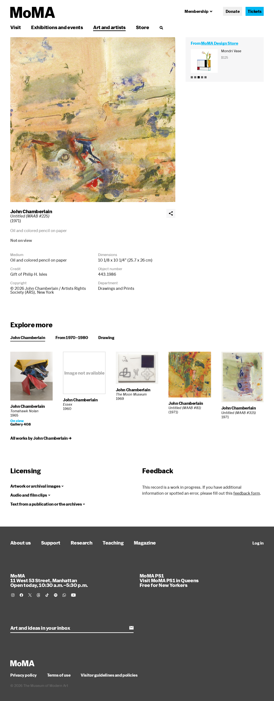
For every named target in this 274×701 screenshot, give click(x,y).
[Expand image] (92, 119)
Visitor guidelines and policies (109, 675)
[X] (30, 595)
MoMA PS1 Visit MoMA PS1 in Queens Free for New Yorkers (169, 580)
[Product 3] (199, 77)
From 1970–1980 (71, 337)
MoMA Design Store (219, 43)
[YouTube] (73, 595)
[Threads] (38, 595)
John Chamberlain (31, 211)
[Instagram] (12, 595)
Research (81, 542)
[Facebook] (21, 595)
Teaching (113, 542)
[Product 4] (202, 77)
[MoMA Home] (32, 12)
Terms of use (59, 675)
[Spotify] (55, 595)
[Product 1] (192, 77)
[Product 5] (205, 77)
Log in (258, 543)
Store (142, 27)
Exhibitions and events (57, 27)
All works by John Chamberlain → (40, 438)
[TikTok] (47, 595)
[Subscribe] (131, 628)
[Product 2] (195, 77)
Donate (233, 11)
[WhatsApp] (64, 595)
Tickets (255, 11)
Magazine (145, 542)
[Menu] (161, 27)
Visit (15, 27)
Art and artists (109, 27)
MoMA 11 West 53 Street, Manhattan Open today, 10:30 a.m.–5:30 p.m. (49, 580)
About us (20, 542)
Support (50, 542)
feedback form (246, 493)
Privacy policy (23, 675)
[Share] (170, 213)
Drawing (106, 337)
